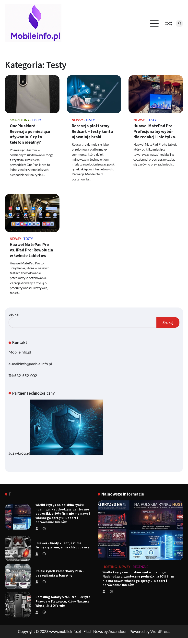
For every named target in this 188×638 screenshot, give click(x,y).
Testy (36, 120)
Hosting (110, 567)
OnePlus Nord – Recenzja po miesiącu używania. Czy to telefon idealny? (30, 134)
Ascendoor (117, 631)
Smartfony (20, 120)
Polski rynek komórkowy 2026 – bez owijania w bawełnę (59, 573)
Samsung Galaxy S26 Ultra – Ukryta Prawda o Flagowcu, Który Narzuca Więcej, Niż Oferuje (62, 601)
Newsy (77, 120)
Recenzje (140, 567)
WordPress (159, 631)
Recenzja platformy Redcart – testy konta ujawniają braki (92, 131)
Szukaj (14, 314)
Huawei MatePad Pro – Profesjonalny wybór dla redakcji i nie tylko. (154, 131)
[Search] (179, 23)
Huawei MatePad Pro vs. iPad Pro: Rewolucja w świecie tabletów (31, 250)
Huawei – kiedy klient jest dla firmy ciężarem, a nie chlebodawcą (62, 545)
